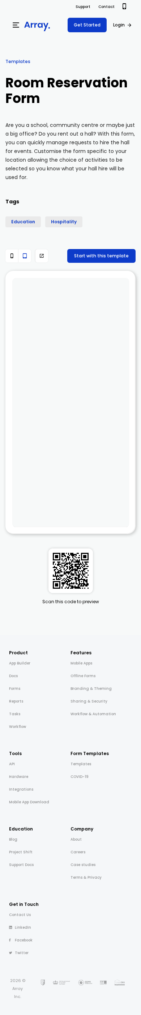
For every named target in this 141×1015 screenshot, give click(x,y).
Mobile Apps (81, 663)
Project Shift (21, 852)
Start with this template (101, 256)
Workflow (17, 726)
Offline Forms (82, 676)
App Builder (19, 663)
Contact (106, 6)
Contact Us (20, 914)
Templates (17, 61)
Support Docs (21, 864)
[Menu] (16, 25)
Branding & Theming (91, 688)
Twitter (22, 953)
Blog (13, 839)
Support (83, 6)
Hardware (18, 776)
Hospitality (64, 222)
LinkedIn (23, 927)
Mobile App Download (29, 802)
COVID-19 (79, 776)
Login (119, 25)
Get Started (87, 25)
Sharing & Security (88, 701)
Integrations (21, 789)
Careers (77, 852)
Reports (16, 701)
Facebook (24, 940)
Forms (14, 688)
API (12, 764)
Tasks (14, 714)
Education (23, 222)
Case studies (82, 864)
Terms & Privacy (86, 877)
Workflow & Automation (93, 714)
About (76, 839)
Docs (13, 676)
